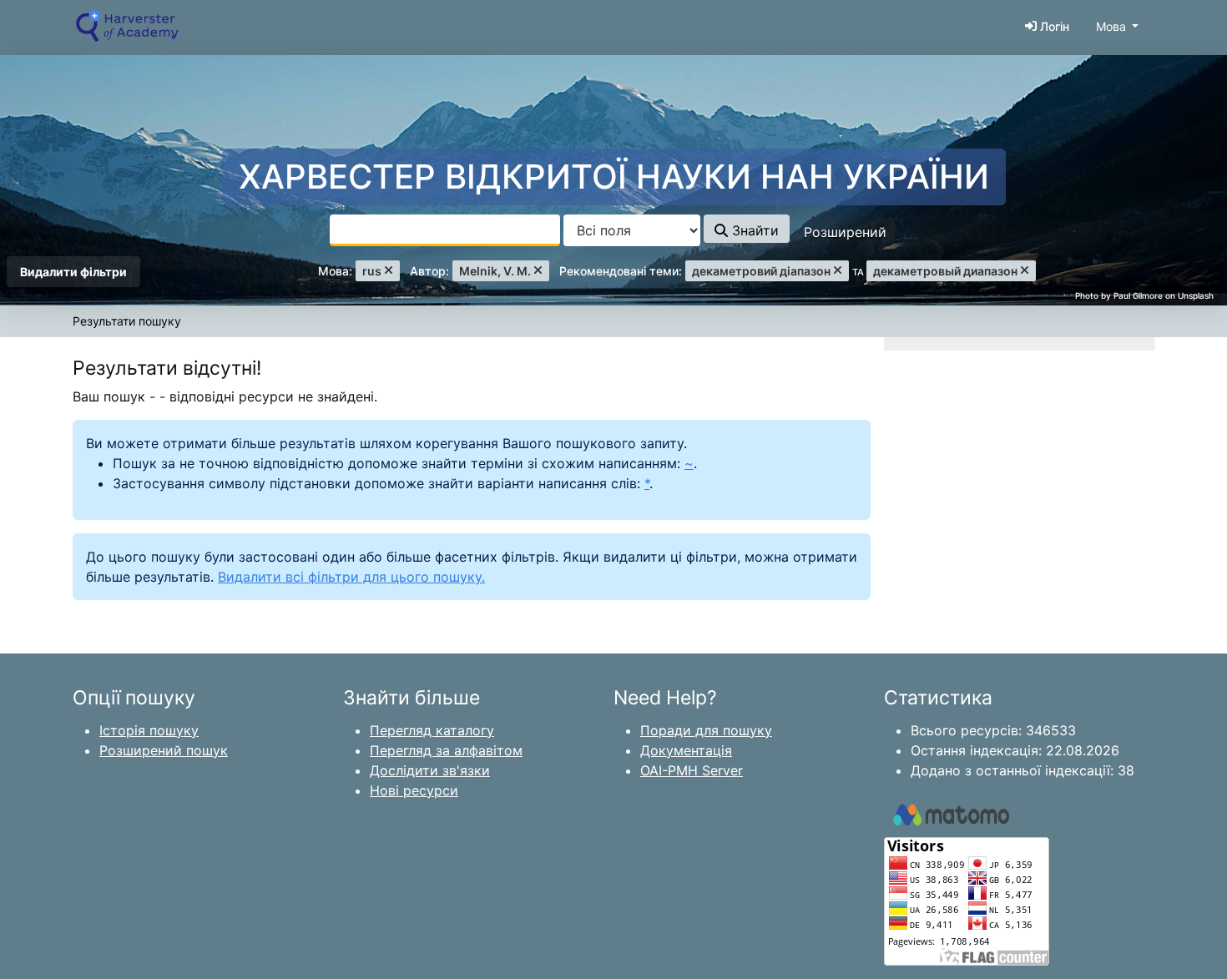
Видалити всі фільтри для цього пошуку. (351, 576)
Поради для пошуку (706, 730)
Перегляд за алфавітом (446, 750)
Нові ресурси (414, 790)
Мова (1111, 26)
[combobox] (445, 230)
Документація (686, 750)
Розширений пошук (163, 750)
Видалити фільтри (73, 272)
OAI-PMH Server (691, 770)
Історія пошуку (149, 730)
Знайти (753, 230)
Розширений (845, 232)
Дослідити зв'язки (430, 770)
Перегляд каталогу (432, 730)
